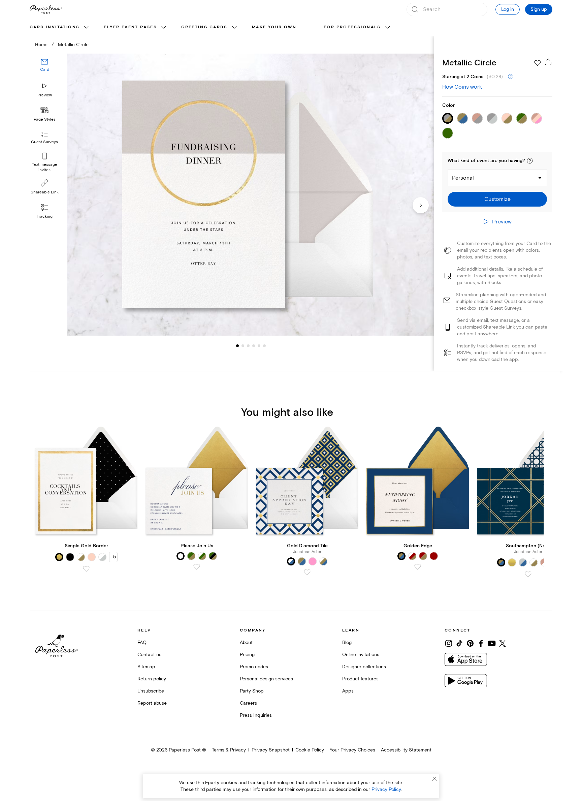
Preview (44, 95)
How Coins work (462, 87)
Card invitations (54, 27)
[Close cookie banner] (434, 779)
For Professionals (352, 27)
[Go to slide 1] (237, 345)
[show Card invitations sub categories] (86, 27)
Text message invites (44, 167)
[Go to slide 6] (259, 345)
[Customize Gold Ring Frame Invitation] (250, 195)
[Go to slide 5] (253, 345)
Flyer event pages (130, 27)
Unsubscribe (150, 691)
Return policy (151, 679)
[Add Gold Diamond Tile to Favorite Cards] (307, 572)
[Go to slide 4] (248, 345)
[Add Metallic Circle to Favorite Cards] (538, 63)
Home (41, 45)
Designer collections (364, 667)
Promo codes (254, 667)
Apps (348, 691)
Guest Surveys (44, 142)
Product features (360, 679)
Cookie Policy (309, 750)
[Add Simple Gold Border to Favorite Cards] (86, 569)
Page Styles (45, 119)
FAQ (142, 642)
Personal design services (266, 679)
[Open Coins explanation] (511, 76)
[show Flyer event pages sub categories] (164, 27)
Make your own (274, 27)
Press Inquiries (256, 715)
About (246, 642)
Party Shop (252, 691)
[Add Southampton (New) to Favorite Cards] (528, 574)
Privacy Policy (386, 789)
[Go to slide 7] (264, 345)
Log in (507, 9)
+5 (113, 557)
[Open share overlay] (548, 62)
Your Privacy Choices (352, 750)
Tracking (45, 216)
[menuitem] (60, 28)
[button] (529, 160)
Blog (347, 642)
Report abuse (152, 703)
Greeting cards (204, 27)
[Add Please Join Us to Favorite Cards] (197, 567)
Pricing (247, 654)
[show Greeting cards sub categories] (234, 27)
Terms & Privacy (229, 750)
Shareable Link (45, 192)
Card (44, 69)
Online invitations (360, 654)
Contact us (149, 654)
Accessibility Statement (406, 750)
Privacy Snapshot (271, 750)
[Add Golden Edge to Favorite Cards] (418, 567)
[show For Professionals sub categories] (388, 27)
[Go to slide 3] (242, 345)
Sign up (538, 9)
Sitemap (146, 667)
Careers (248, 703)
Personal (463, 178)
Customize (497, 199)
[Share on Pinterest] (470, 643)
